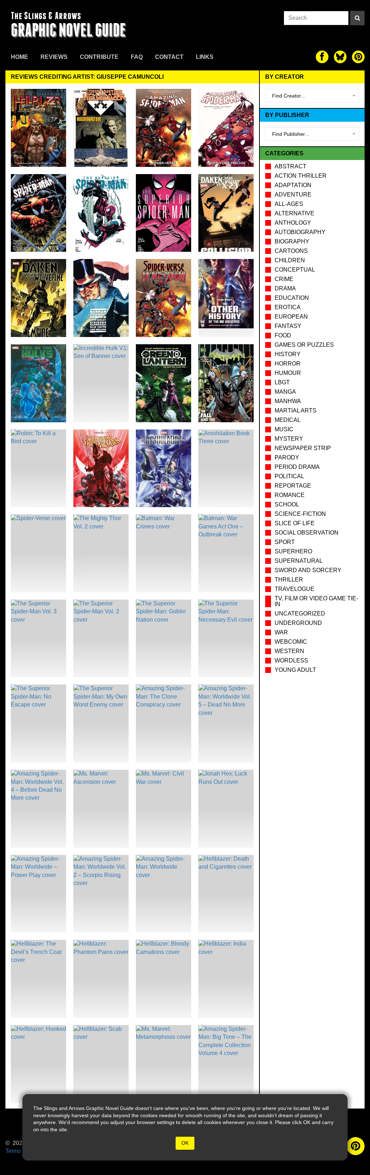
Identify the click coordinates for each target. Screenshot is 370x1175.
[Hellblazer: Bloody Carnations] (163, 979)
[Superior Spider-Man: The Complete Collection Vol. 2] (101, 213)
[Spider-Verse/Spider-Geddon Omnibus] (163, 298)
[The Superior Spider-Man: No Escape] (38, 723)
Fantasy (288, 326)
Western (289, 651)
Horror (288, 363)
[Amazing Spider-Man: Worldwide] (163, 894)
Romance (290, 495)
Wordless (291, 660)
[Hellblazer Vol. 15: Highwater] (38, 128)
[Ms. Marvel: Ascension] (101, 809)
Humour (288, 373)
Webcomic (291, 642)
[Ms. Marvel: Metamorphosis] (163, 1064)
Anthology (293, 223)
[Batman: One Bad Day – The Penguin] (101, 298)
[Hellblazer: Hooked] (38, 1064)
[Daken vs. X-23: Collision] (226, 213)
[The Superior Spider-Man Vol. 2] (101, 639)
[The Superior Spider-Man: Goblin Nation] (163, 639)
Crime (284, 279)
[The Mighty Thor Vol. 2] (101, 553)
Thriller (289, 579)
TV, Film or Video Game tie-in (316, 601)
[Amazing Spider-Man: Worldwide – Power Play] (38, 894)
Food (283, 335)
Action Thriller (301, 176)
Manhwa (288, 401)
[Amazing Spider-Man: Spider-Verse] (163, 128)
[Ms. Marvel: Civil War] (163, 809)
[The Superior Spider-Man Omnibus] (38, 213)
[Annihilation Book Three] (226, 468)
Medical (288, 420)
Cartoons (291, 251)
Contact (169, 57)
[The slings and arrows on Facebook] (322, 57)
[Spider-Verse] (38, 553)
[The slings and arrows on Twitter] (340, 57)
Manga (285, 392)
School (287, 504)
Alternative (294, 213)
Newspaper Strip (303, 448)
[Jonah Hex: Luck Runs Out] (226, 809)
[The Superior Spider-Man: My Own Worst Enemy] (101, 723)
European (291, 317)
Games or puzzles (304, 345)
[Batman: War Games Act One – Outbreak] (226, 553)
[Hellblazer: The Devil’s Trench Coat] (38, 979)
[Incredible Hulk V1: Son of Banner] (101, 383)
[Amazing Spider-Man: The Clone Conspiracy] (163, 723)
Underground (298, 623)
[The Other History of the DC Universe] (226, 298)
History (288, 354)
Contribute (99, 57)
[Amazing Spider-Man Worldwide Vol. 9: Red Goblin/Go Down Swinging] (101, 468)
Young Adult (295, 670)
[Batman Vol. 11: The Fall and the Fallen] (226, 383)
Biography (292, 241)
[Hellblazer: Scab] (101, 1064)
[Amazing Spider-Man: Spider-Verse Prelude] (226, 128)
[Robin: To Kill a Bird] (38, 468)
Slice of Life (295, 523)
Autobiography (300, 232)
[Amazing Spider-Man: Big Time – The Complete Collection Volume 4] (226, 1064)
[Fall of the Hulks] (38, 383)
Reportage (293, 486)
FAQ (137, 57)
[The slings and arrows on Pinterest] (358, 57)
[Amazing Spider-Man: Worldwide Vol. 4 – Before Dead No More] (38, 809)
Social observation (307, 533)
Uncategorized (300, 613)
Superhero (293, 551)
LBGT (282, 382)
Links (205, 57)
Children (290, 260)
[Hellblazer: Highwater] (101, 128)
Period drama (297, 467)
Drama (285, 288)
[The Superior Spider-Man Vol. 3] (38, 639)
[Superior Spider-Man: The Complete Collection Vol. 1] (163, 213)
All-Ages (289, 204)
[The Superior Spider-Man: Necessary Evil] (226, 639)
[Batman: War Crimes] (163, 553)
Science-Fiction (300, 514)
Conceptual (295, 270)
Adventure (293, 194)
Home (19, 57)
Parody (287, 457)
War (281, 632)
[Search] (357, 18)
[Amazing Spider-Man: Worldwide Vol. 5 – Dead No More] (226, 723)
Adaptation (293, 185)
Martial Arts (296, 410)
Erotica (288, 307)
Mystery (289, 439)
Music (284, 429)
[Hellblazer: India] (226, 979)
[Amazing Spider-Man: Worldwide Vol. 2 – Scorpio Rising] (101, 894)
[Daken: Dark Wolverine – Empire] (38, 298)
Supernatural (299, 561)
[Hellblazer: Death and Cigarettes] (226, 894)
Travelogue (294, 589)
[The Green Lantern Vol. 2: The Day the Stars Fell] (163, 383)
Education (292, 298)
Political (289, 476)
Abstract (290, 166)
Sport (285, 542)
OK (185, 1143)
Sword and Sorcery (308, 570)
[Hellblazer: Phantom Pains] (101, 979)
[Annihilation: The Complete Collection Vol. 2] (163, 468)
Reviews (54, 57)
